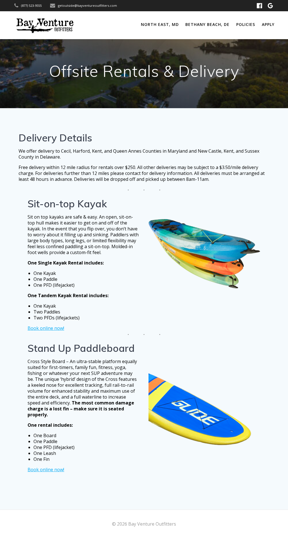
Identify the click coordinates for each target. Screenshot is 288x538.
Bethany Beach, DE (207, 24)
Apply (268, 24)
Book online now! (46, 328)
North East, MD (160, 24)
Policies (245, 24)
